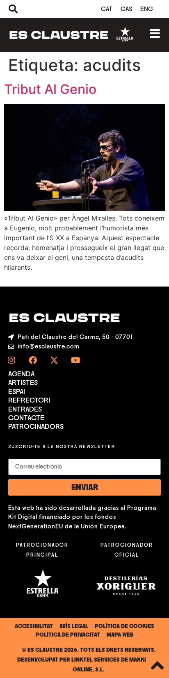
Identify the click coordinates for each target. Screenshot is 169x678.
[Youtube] (75, 360)
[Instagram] (11, 360)
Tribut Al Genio (50, 89)
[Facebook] (33, 360)
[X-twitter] (54, 360)
